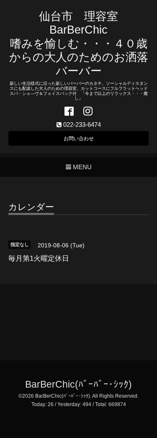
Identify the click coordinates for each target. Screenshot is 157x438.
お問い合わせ (79, 139)
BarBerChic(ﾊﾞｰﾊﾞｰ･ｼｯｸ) (78, 384)
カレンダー (31, 207)
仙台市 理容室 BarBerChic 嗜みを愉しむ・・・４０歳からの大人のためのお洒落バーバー (78, 43)
